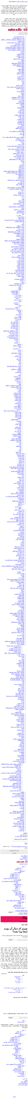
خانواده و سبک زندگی (18, 243)
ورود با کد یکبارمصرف (14, 850)
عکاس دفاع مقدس (19, 594)
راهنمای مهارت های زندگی (17, 468)
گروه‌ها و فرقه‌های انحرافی (17, 678)
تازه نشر (22, 181)
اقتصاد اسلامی (20, 107)
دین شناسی (21, 462)
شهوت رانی (21, 577)
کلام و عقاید (21, 665)
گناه (20, 425)
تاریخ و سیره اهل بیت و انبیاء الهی (15, 180)
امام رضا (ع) (15, 325)
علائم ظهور (21, 595)
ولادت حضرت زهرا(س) (18, 826)
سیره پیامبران (20, 554)
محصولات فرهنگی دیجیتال (17, 713)
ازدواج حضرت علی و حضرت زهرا (15, 87)
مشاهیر (22, 741)
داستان (22, 254)
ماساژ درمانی (20, 690)
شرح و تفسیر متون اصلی (17, 568)
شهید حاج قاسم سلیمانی (15, 777)
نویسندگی (21, 820)
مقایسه (22, 1074)
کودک (22, 669)
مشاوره (19, 432)
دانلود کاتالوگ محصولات (21, 910)
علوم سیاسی (17, 400)
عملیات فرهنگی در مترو (18, 604)
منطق (19, 437)
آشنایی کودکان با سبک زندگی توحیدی (14, 47)
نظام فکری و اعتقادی (15, 440)
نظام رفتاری (21, 804)
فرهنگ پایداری (17, 406)
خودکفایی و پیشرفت (19, 248)
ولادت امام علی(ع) (19, 824)
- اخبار (19, 979)
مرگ (23, 731)
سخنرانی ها (21, 533)
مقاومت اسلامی (17, 435)
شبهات (22, 563)
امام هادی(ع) (21, 123)
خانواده (19, 370)
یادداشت (22, 829)
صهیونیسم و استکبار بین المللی (13, 385)
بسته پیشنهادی (17, 905)
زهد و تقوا (21, 523)
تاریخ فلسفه (21, 175)
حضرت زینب (21, 228)
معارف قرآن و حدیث (19, 750)
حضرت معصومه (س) (12, 336)
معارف (22, 747)
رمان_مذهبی (21, 484)
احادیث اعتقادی (20, 55)
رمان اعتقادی (20, 477)
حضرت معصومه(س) (18, 233)
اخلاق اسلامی (20, 69)
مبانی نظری (18, 427)
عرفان (19, 391)
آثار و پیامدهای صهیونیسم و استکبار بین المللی (12, 39)
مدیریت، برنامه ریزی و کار (17, 727)
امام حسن (21, 113)
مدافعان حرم (17, 428)
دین (20, 373)
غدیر (17, 341)
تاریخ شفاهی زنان (19, 174)
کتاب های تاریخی (20, 639)
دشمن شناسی (20, 455)
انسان (19, 316)
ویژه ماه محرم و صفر (15, 790)
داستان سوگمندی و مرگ (18, 257)
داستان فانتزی (20, 262)
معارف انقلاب (20, 749)
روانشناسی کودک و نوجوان (17, 493)
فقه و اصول (18, 413)
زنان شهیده (21, 511)
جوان (20, 363)
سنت (23, 540)
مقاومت (22, 758)
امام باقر (22, 109)
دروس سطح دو (14, 875)
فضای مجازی (17, 412)
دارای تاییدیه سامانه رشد (18, 252)
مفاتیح (22, 753)
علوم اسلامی (17, 397)
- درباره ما (18, 982)
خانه (26, 921)
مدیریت (19, 430)
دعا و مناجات (21, 456)
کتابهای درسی (20, 644)
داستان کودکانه (20, 265)
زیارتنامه (22, 526)
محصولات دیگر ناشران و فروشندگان (15, 707)
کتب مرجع (21, 656)
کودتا (23, 668)
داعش (22, 277)
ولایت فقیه (18, 452)
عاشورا (16, 339)
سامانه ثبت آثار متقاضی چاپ (13, 900)
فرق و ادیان (21, 610)
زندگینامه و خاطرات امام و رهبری (15, 521)
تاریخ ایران (21, 168)
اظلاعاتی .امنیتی (20, 103)
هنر (20, 447)
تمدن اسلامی (17, 356)
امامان (22, 125)
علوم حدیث (21, 600)
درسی (22, 282)
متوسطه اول (21, 697)
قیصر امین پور (20, 635)
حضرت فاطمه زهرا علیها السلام (16, 231)
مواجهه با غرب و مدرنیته (18, 796)
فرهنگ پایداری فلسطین (18, 614)
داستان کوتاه (21, 264)
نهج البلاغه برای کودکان (18, 811)
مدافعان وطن (20, 721)
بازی (20, 710)
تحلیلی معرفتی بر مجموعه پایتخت (15, 187)
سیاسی (22, 545)
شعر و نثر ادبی (20, 573)
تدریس (19, 351)
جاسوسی (21, 205)
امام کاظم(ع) (20, 122)
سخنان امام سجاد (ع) (18, 530)
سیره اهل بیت (20, 552)
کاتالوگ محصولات (22, 913)
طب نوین (18, 388)
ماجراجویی (21, 685)
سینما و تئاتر (21, 558)
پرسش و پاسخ (20, 152)
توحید (19, 357)
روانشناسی (18, 378)
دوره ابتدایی (21, 461)
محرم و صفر (21, 703)
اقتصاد (22, 106)
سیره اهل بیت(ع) (13, 338)
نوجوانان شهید (20, 817)
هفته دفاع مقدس (16, 787)
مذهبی (22, 728)
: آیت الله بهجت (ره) (19, 36)
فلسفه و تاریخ (20, 628)
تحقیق (22, 186)
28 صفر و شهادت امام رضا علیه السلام (11, 764)
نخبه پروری (21, 801)
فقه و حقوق (18, 416)
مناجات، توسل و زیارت (18, 761)
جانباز (22, 208)
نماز (20, 443)
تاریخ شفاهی (21, 169)
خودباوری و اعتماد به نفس (17, 246)
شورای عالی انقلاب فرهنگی (17, 580)
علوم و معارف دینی (19, 602)
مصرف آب (21, 746)
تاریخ (23, 163)
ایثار (23, 135)
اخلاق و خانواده (20, 73)
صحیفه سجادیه (20, 582)
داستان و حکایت (20, 274)
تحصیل (19, 350)
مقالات (19, 903)
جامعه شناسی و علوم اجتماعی (16, 206)
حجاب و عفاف (20, 225)
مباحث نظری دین (19, 693)
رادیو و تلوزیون (20, 465)
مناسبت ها (21, 762)
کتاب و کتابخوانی (17, 783)
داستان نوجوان (20, 268)
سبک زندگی (21, 529)
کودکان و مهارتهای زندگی (17, 673)
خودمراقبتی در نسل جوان (17, 249)
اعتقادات (22, 104)
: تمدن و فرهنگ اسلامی (18, 38)
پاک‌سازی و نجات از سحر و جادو (16, 149)
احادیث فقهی (21, 57)
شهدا (20, 384)
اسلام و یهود (21, 95)
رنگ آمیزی (21, 486)
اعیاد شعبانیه (18, 765)
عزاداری (22, 592)
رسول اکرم (21, 474)
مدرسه (22, 722)
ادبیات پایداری (20, 76)
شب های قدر (21, 561)
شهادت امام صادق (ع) (15, 775)
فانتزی (22, 608)
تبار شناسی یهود (20, 184)
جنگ (23, 214)
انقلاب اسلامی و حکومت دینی (16, 131)
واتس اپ (14, 853)
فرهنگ (19, 404)
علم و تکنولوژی (17, 394)
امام (20, 313)
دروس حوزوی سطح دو (15, 648)
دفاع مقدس (18, 372)
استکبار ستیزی (20, 91)
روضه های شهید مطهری (18, 500)
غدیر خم (19, 781)
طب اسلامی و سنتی (16, 387)
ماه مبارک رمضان (16, 784)
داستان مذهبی (20, 267)
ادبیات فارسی (20, 79)
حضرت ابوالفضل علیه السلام (10, 330)
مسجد (22, 737)
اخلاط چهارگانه (20, 66)
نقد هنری (22, 808)
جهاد (20, 361)
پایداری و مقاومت (19, 150)
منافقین (22, 792)
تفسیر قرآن (21, 200)
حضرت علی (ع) (14, 333)
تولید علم (18, 359)
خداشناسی (21, 245)
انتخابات (22, 129)
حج (23, 223)
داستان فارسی (20, 261)
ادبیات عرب (18, 295)
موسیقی (22, 798)
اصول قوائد (21, 101)
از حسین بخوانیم (20, 85)
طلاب (19, 390)
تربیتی (22, 196)
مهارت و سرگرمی (19, 795)
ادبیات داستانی (20, 78)
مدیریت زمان (17, 431)
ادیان (23, 82)
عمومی (19, 401)
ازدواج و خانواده (20, 88)
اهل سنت (21, 134)
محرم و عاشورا (20, 704)
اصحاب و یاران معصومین (17, 97)
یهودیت (16, 304)
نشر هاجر (18, 868)
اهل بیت (22, 132)
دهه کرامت (18, 771)
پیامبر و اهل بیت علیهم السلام (16, 159)
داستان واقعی (20, 276)
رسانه (19, 375)
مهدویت (16, 342)
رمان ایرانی (21, 478)
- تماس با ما (18, 981)
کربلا (23, 657)
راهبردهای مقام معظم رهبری (16, 466)
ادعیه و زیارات (17, 299)
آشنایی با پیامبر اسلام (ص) (17, 45)
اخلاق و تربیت (20, 72)
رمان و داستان (17, 376)
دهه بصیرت (21, 459)
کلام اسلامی (18, 424)
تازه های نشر (21, 183)
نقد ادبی (22, 806)
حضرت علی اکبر (20, 230)
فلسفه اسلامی (14, 419)
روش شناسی (20, 498)
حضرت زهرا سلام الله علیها (14, 366)
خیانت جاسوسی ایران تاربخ (17, 251)
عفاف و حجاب (17, 393)
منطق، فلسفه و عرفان (18, 793)
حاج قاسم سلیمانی (19, 221)
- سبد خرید (18, 990)
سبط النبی (21, 527)
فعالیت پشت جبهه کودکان (17, 622)
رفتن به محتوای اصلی (14, 1)
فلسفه (19, 418)
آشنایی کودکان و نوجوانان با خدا (16, 50)
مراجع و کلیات (20, 730)
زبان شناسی (21, 502)
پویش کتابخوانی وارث (18, 156)
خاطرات (22, 237)
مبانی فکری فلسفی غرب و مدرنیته (15, 696)
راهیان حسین (21, 469)
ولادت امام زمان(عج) (18, 823)
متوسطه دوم (21, 699)
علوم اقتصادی (20, 598)
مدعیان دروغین (20, 724)
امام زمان (21, 118)
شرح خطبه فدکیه (19, 564)
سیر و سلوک (21, 549)
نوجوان (22, 814)
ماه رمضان (21, 691)
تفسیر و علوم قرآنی (16, 353)
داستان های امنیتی (19, 270)
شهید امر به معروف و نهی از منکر (15, 579)
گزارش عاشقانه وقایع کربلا (17, 679)
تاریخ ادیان (21, 165)
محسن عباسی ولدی (19, 706)
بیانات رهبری (21, 144)
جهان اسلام (21, 218)
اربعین (16, 320)
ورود (26, 843)
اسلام (22, 94)
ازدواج (19, 505)
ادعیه (23, 81)
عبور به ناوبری (23, 1)
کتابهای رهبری (20, 654)
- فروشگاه (18, 978)
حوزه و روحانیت (20, 236)
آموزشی (22, 53)
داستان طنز (21, 258)
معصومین (21, 752)
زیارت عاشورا (20, 524)
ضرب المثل (21, 583)
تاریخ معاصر (21, 177)
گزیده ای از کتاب (17, 906)
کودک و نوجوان (20, 670)
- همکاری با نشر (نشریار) (14, 992)
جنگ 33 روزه (21, 217)
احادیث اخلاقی (20, 54)
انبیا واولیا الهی (20, 126)
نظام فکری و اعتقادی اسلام (17, 805)
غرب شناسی (18, 403)
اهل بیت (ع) (18, 319)
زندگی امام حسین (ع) (18, 514)
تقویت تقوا (21, 202)
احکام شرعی (21, 61)
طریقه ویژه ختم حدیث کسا (17, 588)
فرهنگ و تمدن (17, 407)
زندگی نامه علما (20, 520)
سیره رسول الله (20, 555)
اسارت (22, 89)
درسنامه (22, 280)
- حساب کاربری (17, 989)
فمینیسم (19, 421)
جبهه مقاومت (20, 211)
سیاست (22, 543)
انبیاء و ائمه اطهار (19, 128)
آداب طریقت (21, 41)
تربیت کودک (21, 193)
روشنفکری (21, 499)
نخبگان (22, 799)
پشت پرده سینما (20, 155)
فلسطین (22, 625)
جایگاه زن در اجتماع (19, 209)
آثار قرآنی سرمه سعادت (15, 285)
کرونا (23, 659)
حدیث (19, 364)
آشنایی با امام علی (19, 44)
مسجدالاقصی (20, 740)
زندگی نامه (21, 515)
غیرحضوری (21, 605)
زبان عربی (18, 381)
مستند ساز (21, 736)
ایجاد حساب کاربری (20, 836)
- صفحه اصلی (17, 976)
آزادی (19, 286)
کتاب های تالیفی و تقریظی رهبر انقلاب (14, 641)
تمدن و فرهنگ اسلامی (18, 203)
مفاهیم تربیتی (20, 755)
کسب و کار (21, 660)
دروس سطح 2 (17, 651)
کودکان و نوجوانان (19, 675)
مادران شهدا (21, 688)
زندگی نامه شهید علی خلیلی (17, 518)
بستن (26, 1080)
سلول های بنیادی (20, 539)
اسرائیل (22, 92)
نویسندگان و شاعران (19, 818)
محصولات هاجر (17, 884)
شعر (17, 298)
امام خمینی (18, 314)
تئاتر (23, 162)
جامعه (19, 360)
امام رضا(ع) (21, 116)
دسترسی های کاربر (14, 987)
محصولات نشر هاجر (19, 715)
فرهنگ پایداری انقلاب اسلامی (16, 613)
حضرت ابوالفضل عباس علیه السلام (15, 227)
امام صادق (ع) (14, 327)
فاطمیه (22, 607)
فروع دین (18, 409)
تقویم (19, 354)
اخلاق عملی (21, 70)
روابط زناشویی (20, 487)
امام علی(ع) (21, 121)
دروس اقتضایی (17, 647)
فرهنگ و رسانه (20, 619)
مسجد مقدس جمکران (18, 738)
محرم (22, 702)
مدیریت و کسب (20, 725)
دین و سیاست (20, 464)
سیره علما (21, 557)
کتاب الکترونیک (20, 638)
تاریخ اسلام (21, 166)
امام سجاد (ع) (14, 326)
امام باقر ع (21, 110)
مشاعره (19, 571)
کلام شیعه (21, 662)
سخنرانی (19, 382)
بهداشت (19, 344)
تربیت (22, 190)
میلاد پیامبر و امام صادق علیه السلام (12, 786)
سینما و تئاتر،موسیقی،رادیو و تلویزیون (14, 560)
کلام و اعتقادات (20, 663)
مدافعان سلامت (20, 719)
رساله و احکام (20, 472)
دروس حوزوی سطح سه (15, 650)
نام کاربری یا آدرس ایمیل (20, 839)
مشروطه (21, 744)
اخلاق (22, 67)
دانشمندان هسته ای (19, 279)
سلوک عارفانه (20, 537)
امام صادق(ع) (20, 119)
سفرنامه (22, 536)
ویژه (20, 789)
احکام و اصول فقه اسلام (18, 63)
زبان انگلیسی (17, 379)
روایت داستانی (20, 495)
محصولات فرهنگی (19, 709)
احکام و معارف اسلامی (18, 64)
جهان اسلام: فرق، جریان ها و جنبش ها (14, 220)
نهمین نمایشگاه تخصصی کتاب (16, 812)
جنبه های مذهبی (20, 212)
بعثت (23, 143)
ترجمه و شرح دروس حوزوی (14, 645)
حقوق (19, 367)
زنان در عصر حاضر (19, 509)
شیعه (16, 307)
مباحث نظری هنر (19, 694)
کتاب (23, 636)
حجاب (22, 224)
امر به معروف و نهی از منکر (11, 410)
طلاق (19, 508)
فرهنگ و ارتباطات (19, 616)
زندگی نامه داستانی (19, 517)
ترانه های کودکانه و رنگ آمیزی (16, 189)
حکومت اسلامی (20, 234)
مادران (22, 687)
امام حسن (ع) (14, 322)
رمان (23, 475)
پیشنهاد (22, 160)
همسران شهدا (20, 821)
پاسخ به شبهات (20, 147)
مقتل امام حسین (20, 759)
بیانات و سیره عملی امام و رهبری (15, 146)
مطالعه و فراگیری (16, 434)
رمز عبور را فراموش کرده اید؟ (19, 846)
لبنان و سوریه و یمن (19, 684)
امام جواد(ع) (21, 112)
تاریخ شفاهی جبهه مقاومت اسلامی (15, 172)
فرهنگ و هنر (21, 620)
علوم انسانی (18, 398)
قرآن (20, 422)
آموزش (22, 51)
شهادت (22, 574)
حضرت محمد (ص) (13, 335)
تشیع (23, 199)
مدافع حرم (21, 718)
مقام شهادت (21, 756)
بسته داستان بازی (19, 140)
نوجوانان (22, 815)
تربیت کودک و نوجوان (18, 194)
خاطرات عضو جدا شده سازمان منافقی (14, 240)
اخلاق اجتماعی (14, 291)
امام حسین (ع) (14, 323)
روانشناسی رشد (20, 492)
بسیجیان (22, 141)
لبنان (23, 682)
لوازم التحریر (18, 712)
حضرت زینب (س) (13, 332)
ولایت (19, 450)
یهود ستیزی (21, 830)
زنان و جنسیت (20, 512)
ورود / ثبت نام (20, 1076)
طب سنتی (21, 585)
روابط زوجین (21, 489)
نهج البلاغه (18, 446)
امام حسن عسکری (19, 115)
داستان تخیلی (21, 255)
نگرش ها (19, 441)
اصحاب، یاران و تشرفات (18, 98)
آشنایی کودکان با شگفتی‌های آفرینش (15, 48)
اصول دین (21, 100)
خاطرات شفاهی (20, 239)
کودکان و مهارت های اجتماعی (16, 672)
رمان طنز (21, 480)
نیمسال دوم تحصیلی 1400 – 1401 (12, 653)
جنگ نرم (19, 215)
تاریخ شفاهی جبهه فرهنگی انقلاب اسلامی (13, 171)
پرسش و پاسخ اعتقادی (18, 153)
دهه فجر (19, 770)
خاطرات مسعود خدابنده (18, 242)
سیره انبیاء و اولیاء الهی (18, 551)
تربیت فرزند (21, 191)
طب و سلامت (20, 586)
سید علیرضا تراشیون (19, 548)
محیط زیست (21, 716)
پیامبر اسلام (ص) (20, 157)
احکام (22, 60)
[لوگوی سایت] (17, 30)
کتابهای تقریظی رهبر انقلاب (17, 642)
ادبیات (22, 75)
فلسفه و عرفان (20, 629)
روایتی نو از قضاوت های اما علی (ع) (15, 496)
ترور (23, 197)
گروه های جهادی (20, 676)
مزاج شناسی (21, 733)
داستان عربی (21, 259)
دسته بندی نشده (20, 453)
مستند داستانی (20, 734)
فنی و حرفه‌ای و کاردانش (17, 632)
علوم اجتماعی (17, 395)
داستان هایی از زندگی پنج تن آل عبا (15, 273)
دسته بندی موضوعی (19, 283)
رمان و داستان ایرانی (19, 483)
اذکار (23, 84)
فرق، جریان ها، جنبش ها (12, 308)
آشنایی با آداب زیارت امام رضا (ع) (15, 42)
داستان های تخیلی (19, 271)
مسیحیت (15, 302)
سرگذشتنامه (21, 534)
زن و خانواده (21, 503)
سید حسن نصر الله (19, 546)
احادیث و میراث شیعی (18, 58)
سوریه (22, 542)
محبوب (22, 700)
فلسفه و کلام (20, 631)
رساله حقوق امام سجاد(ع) (17, 471)
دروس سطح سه (14, 876)
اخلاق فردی (15, 293)
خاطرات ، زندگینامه (16, 369)
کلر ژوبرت (21, 666)
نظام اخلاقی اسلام (16, 438)
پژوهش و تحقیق (17, 345)
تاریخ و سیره (21, 178)
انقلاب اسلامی (17, 317)
